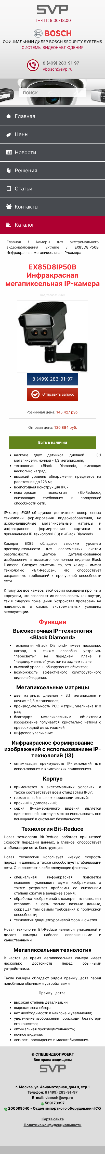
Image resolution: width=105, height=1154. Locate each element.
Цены (22, 134)
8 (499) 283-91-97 (61, 63)
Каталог (24, 225)
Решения (26, 170)
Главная (25, 116)
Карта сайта (53, 1119)
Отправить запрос (58, 394)
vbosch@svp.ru (59, 1097)
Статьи (23, 189)
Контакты (26, 207)
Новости (25, 152)
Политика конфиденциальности (53, 1125)
